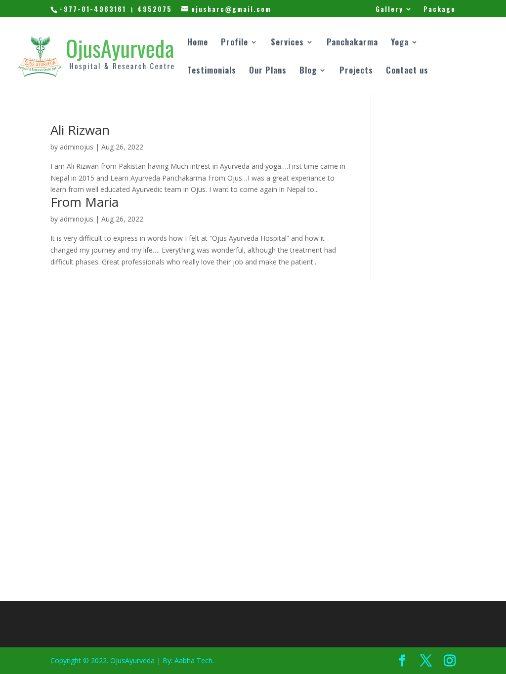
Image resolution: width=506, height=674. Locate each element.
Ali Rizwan (80, 130)
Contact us (407, 71)
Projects (356, 71)
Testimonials (211, 71)
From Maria (84, 202)
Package (439, 9)
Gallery (389, 9)
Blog (308, 71)
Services (287, 43)
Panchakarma (352, 43)
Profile (234, 43)
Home (197, 43)
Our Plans (268, 71)
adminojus (76, 146)
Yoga (400, 43)
